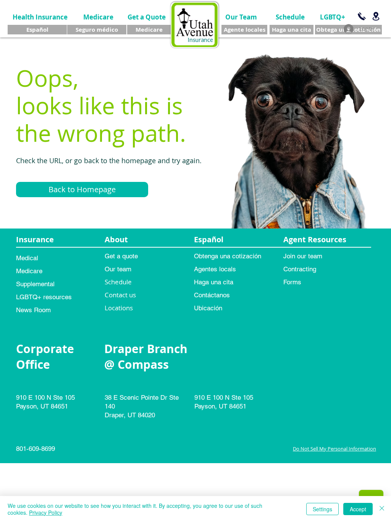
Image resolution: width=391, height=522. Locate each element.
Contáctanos (212, 295)
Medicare (29, 271)
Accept (358, 509)
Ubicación (208, 308)
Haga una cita (213, 282)
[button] (82, 189)
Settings (322, 509)
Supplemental (35, 284)
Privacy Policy (45, 512)
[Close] (381, 509)
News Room (33, 310)
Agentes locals (215, 269)
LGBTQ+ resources (44, 297)
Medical (27, 258)
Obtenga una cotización (227, 256)
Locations (119, 307)
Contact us (120, 294)
